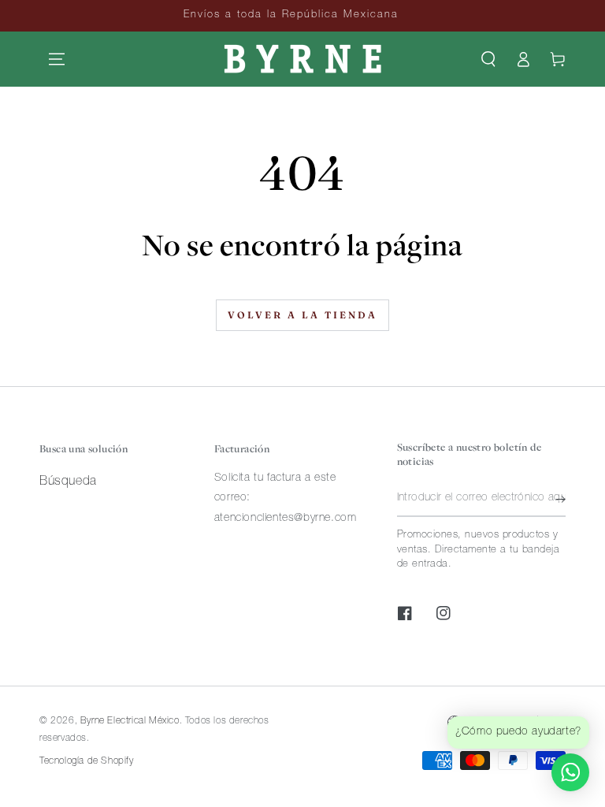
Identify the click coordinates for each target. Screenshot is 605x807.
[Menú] (56, 59)
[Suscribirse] (560, 499)
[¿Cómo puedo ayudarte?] (570, 772)
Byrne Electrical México (130, 721)
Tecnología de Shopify (86, 761)
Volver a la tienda (302, 315)
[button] (488, 59)
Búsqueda (68, 482)
